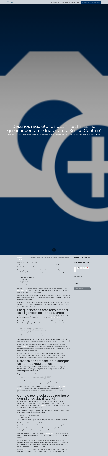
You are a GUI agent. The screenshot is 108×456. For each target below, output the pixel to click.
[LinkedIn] (81, 268)
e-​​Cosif (43, 405)
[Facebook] (75, 268)
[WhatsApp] (84, 268)
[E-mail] (75, 270)
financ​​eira (25, 346)
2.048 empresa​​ (22, 290)
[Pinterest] (87, 268)
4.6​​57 (58, 318)
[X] (78, 268)
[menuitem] (53, 2)
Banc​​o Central (48, 433)
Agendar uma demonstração (91, 2)
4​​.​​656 (53, 318)
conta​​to (26, 449)
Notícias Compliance (20, 258)
